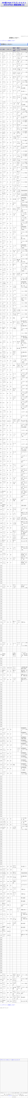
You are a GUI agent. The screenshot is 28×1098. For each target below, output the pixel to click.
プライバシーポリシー (5, 1059)
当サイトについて (16, 1059)
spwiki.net (10, 1095)
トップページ (3, 40)
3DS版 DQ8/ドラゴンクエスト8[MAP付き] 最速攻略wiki (14, 4)
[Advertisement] (14, 21)
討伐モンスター (11, 40)
